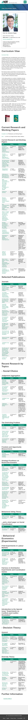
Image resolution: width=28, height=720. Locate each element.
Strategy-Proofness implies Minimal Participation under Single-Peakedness (5, 225)
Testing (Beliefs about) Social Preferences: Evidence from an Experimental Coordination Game (5, 602)
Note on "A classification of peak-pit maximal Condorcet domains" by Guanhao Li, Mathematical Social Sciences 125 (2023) (5, 216)
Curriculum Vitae (5, 54)
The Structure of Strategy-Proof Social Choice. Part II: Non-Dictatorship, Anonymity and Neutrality (5, 495)
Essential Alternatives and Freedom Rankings (5, 455)
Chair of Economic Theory (13, 2)
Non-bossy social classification (5, 529)
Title (3, 144)
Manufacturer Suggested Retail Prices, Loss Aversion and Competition (5, 313)
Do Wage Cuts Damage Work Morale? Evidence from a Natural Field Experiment (5, 326)
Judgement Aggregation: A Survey (5, 404)
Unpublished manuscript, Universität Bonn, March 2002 (21, 502)
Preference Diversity (4, 192)
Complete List (4, 133)
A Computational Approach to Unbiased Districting (5, 440)
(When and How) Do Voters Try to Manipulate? (5, 517)
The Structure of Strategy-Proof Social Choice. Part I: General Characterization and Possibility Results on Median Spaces (5, 352)
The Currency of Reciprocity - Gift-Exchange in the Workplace (5, 332)
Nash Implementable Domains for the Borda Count (5, 469)
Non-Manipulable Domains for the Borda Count (5, 488)
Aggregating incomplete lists (5, 169)
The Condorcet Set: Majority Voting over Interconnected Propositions (5, 319)
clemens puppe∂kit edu (7, 39)
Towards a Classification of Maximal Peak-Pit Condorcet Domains (5, 271)
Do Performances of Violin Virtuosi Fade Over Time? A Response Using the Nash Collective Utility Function (5, 163)
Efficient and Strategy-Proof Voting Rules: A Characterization (5, 484)
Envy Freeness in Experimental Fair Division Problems (5, 587)
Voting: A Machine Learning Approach (4, 253)
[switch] (20, 2)
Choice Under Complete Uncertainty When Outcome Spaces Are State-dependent (5, 650)
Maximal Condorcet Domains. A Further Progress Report (5, 200)
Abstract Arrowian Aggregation (5, 338)
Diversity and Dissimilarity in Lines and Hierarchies (5, 684)
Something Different (7, 698)
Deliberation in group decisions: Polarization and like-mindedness (5, 176)
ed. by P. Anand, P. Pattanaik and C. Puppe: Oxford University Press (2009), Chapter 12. (22, 666)
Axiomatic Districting (4, 428)
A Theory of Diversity (4, 358)
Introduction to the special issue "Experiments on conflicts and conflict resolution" (5, 621)
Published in (21, 144)
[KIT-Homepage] (5, 2)
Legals (8, 718)
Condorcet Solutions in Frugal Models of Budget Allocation (5, 231)
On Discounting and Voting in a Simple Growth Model (5, 300)
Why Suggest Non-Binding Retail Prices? (5, 644)
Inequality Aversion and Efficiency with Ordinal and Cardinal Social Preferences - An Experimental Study (5, 580)
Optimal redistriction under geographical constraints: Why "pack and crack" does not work (5, 434)
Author (11, 144)
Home (4, 718)
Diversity (4, 661)
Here (3, 136)
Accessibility (19, 718)
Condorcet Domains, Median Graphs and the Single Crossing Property (5, 288)
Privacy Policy (13, 718)
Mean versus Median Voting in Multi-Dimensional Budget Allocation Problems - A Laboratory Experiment (5, 263)
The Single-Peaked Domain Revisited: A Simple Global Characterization (5, 294)
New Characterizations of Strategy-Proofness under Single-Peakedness (5, 207)
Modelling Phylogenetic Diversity (4, 678)
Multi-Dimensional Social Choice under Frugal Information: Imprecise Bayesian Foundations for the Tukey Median (5, 184)
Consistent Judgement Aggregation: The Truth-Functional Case (5, 416)
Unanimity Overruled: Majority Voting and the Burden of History (5, 306)
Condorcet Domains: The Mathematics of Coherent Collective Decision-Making (5, 149)
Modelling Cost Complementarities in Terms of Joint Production (5, 674)
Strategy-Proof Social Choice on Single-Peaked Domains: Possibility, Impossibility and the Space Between (5, 504)
